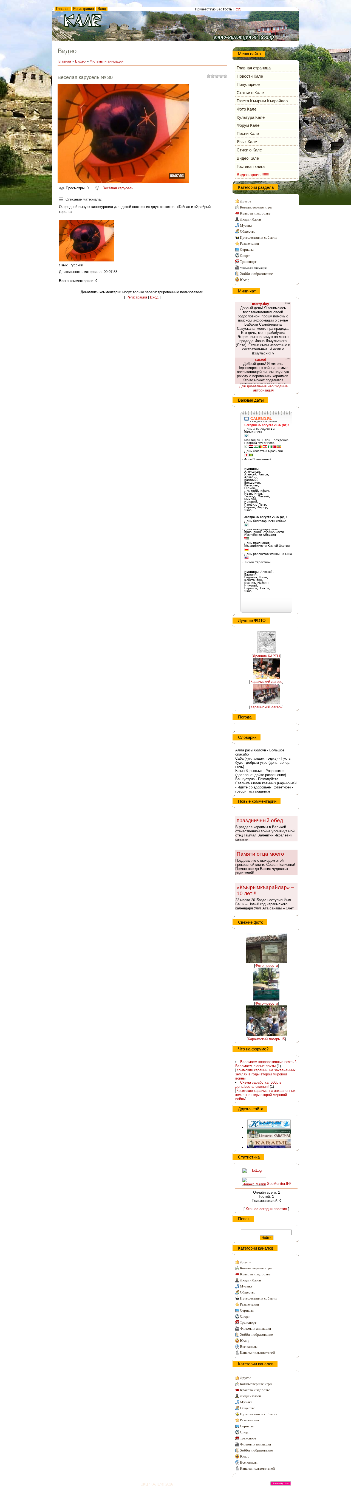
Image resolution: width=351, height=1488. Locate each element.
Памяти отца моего (260, 854)
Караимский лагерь (266, 682)
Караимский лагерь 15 (266, 1039)
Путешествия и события (258, 237)
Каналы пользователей (257, 1353)
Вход (102, 9)
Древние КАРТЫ (266, 656)
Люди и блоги (250, 219)
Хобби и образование (256, 274)
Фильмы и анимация (106, 61)
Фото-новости (266, 965)
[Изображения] (86, 240)
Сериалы (247, 249)
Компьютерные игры (256, 207)
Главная (62, 9)
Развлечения (249, 243)
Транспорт (248, 262)
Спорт (245, 255)
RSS (237, 9)
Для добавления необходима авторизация (263, 388)
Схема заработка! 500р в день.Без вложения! (258, 1084)
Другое (245, 201)
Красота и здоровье (255, 213)
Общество (248, 231)
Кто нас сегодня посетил (266, 1209)
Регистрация (83, 9)
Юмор (245, 280)
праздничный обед (260, 820)
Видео (80, 61)
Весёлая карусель (118, 188)
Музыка (246, 225)
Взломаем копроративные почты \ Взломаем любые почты (265, 1064)
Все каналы (248, 1347)
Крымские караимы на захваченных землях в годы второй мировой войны (265, 1074)
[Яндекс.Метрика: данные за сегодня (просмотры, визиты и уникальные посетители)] (254, 1181)
